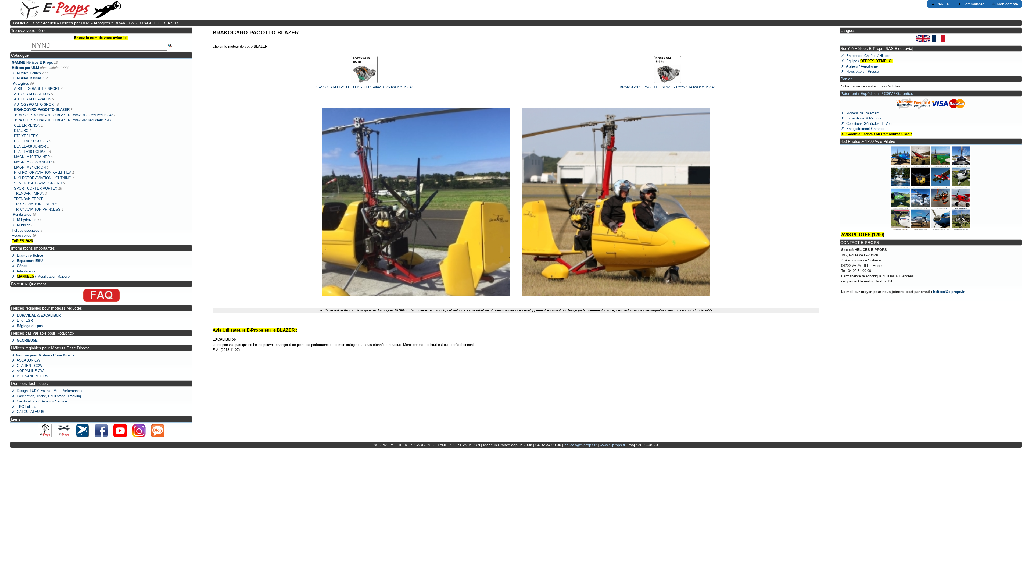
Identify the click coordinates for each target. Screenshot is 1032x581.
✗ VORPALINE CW (28, 371)
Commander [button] (973, 4)
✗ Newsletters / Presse (860, 71)
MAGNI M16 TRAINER (32, 157)
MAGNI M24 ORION (30, 167)
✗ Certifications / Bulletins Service (39, 401)
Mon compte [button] (1007, 4)
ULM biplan (21, 225)
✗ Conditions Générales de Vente (867, 124)
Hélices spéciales (25, 230)
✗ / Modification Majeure (41, 276)
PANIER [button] (943, 4)
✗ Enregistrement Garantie (862, 129)
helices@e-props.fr (949, 292)
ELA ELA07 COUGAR (31, 141)
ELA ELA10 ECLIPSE (31, 152)
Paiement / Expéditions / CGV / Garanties (876, 93)
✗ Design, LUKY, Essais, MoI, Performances (47, 391)
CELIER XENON (27, 125)
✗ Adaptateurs (23, 271)
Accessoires (21, 235)
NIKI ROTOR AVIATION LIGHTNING (42, 178)
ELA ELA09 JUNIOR (30, 146)
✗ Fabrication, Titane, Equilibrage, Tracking (46, 396)
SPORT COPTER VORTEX (36, 188)
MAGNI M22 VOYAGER (33, 162)
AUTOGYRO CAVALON (32, 99)
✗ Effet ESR (22, 320)
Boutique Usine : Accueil (34, 23)
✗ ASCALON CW (26, 360)
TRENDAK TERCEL (29, 199)
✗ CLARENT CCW (27, 366)
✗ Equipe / (867, 61)
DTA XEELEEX (26, 136)
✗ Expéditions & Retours (861, 118)
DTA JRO (21, 131)
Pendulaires (22, 214)
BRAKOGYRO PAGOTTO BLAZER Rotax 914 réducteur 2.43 (63, 120)
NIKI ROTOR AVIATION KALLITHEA (42, 173)
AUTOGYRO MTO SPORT (35, 104)
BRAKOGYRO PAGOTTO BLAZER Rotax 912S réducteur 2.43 (64, 115)
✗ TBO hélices (24, 407)
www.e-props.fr (612, 445)
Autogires (102, 23)
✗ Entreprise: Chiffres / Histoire (866, 56)
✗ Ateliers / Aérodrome (859, 66)
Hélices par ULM (74, 23)
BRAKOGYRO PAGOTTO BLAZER (146, 23)
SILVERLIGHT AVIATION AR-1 (38, 183)
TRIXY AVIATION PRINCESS (37, 209)
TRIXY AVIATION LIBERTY (35, 204)
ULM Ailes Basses (27, 78)
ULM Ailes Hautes (27, 73)
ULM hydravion (24, 220)
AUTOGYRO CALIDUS (32, 94)
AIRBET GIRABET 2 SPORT (37, 89)
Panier (846, 79)
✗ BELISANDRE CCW (30, 376)
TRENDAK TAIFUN (29, 194)
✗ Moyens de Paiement (860, 113)
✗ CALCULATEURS (28, 412)
